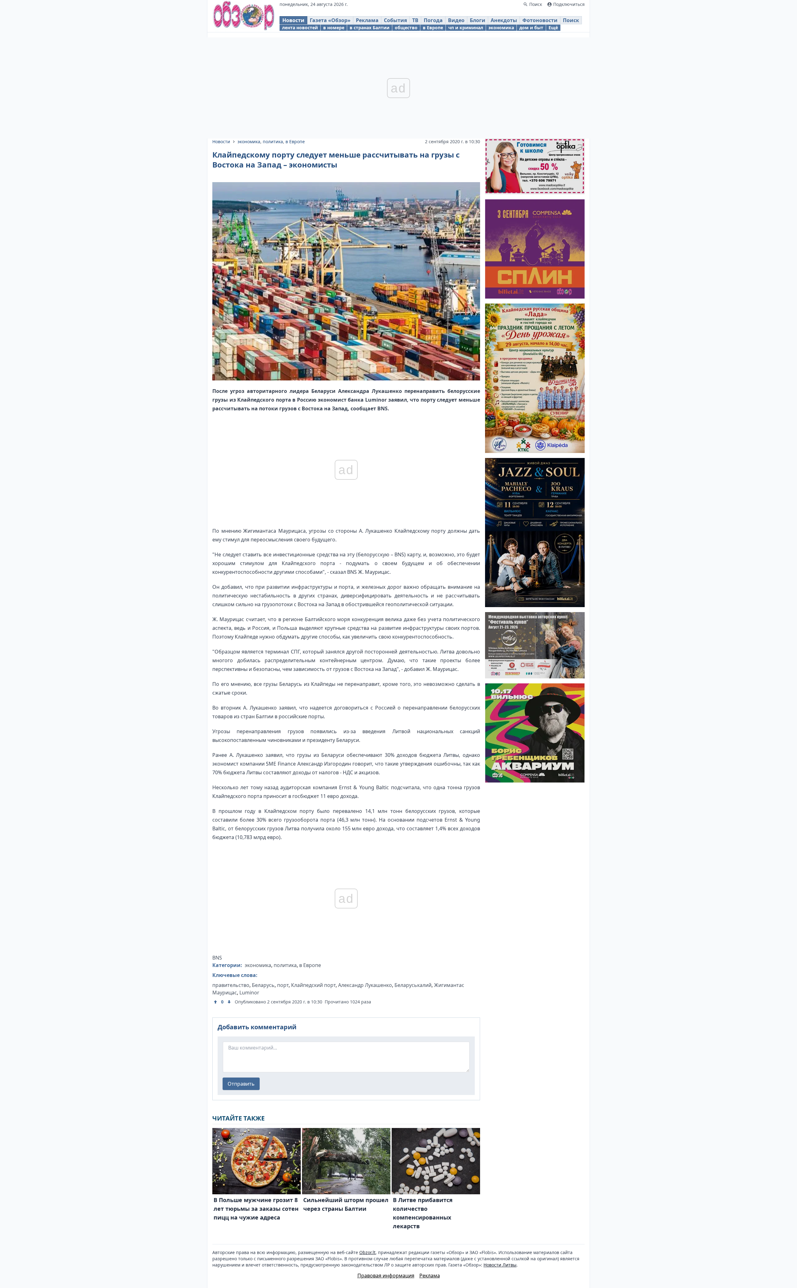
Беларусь (263, 985)
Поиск (571, 20)
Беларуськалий (413, 985)
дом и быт (531, 28)
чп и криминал (465, 28)
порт (283, 985)
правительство (230, 985)
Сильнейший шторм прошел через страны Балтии (346, 1204)
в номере (333, 28)
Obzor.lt (367, 1252)
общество (406, 28)
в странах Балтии (369, 28)
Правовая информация (385, 1275)
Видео (456, 20)
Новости (293, 20)
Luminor (249, 992)
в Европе (433, 28)
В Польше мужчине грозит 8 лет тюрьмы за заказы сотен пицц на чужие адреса (256, 1208)
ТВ (415, 20)
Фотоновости (540, 20)
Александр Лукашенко (365, 985)
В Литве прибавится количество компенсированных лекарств (423, 1213)
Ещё (553, 28)
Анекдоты (504, 20)
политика (273, 141)
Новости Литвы (499, 1265)
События (395, 20)
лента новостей (300, 28)
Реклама (367, 20)
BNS (217, 957)
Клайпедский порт (313, 985)
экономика (501, 28)
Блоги (477, 20)
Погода (433, 20)
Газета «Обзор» (330, 20)
